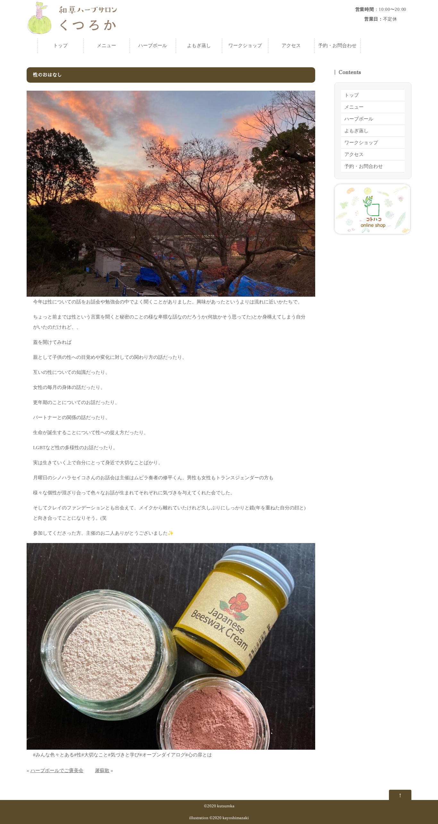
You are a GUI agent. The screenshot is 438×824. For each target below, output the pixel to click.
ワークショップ (245, 45)
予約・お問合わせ (337, 45)
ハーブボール (152, 45)
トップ (60, 45)
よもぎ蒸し (199, 45)
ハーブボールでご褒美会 (56, 770)
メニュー (106, 45)
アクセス (291, 45)
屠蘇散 (102, 770)
